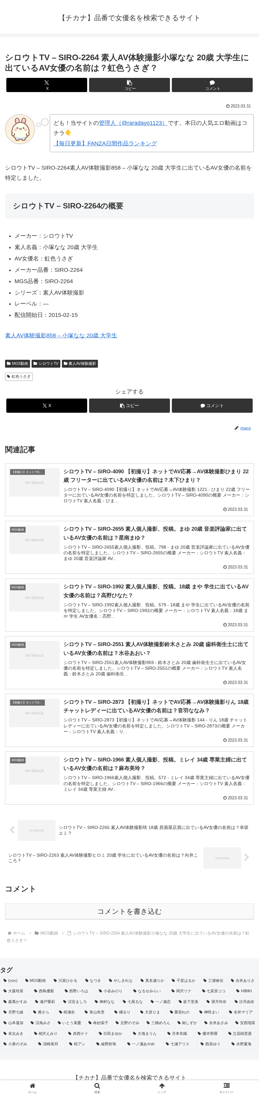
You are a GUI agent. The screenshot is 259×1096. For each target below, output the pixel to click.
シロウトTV (48, 363)
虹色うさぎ (21, 376)
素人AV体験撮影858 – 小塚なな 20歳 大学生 (61, 335)
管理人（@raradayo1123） (133, 123)
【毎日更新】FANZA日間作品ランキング (105, 143)
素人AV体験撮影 (82, 363)
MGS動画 (20, 363)
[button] (129, 85)
